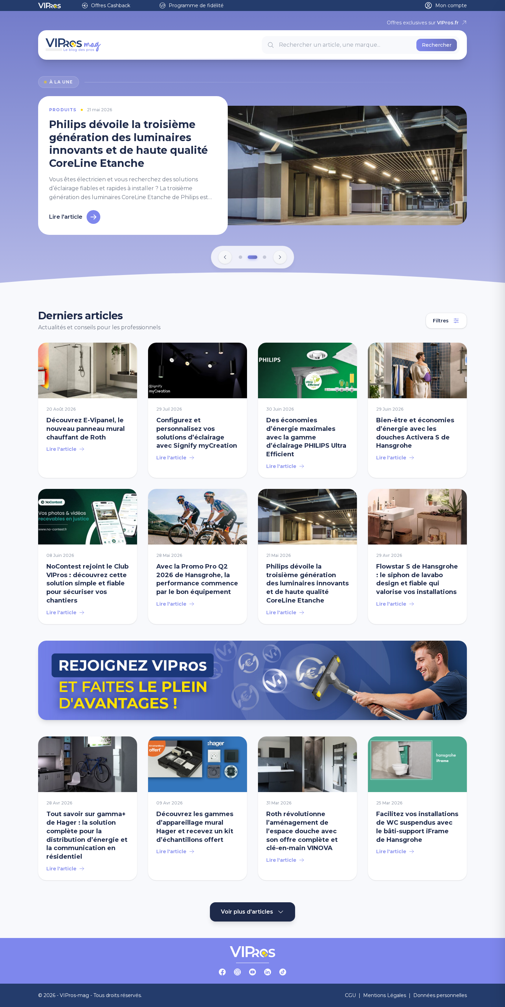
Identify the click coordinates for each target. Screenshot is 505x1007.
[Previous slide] (225, 257)
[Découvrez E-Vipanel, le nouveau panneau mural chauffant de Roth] (87, 410)
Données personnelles (440, 995)
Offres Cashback (110, 5)
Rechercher (436, 45)
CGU (350, 995)
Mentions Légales (384, 995)
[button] (240, 257)
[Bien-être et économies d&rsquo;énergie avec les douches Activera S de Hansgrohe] (417, 410)
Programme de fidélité (196, 5)
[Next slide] (280, 257)
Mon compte (451, 5)
